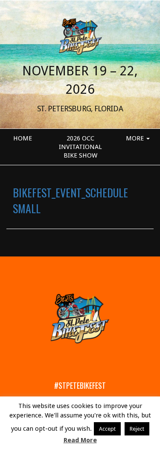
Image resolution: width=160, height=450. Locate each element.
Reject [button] (137, 429)
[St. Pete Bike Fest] (79, 36)
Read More (80, 440)
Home (22, 138)
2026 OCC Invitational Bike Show (80, 146)
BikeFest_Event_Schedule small (70, 200)
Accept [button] (107, 429)
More (135, 138)
